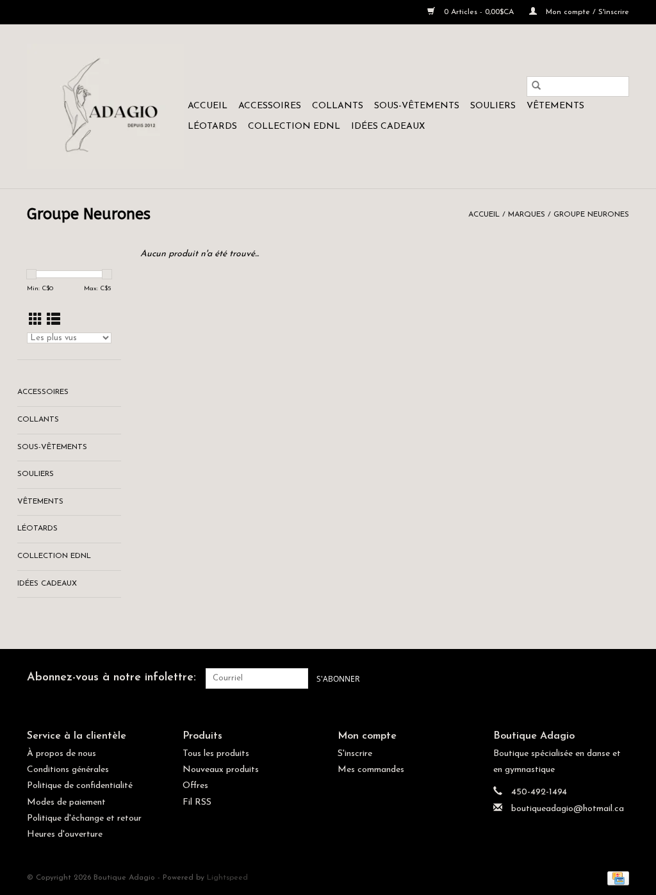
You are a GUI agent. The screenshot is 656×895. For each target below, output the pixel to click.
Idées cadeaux (388, 126)
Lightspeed (227, 878)
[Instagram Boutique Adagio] (619, 678)
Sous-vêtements (416, 106)
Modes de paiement (66, 802)
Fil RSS (197, 802)
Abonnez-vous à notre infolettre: (111, 678)
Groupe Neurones (591, 214)
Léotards (212, 126)
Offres (195, 786)
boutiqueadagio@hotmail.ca (567, 809)
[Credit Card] (616, 878)
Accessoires (269, 106)
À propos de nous (61, 754)
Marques (526, 214)
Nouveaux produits (221, 770)
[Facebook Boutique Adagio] (596, 678)
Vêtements (555, 106)
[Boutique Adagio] (105, 106)
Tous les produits (216, 754)
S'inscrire (355, 754)
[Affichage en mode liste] (53, 320)
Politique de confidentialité (80, 786)
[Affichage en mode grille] (35, 320)
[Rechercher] (536, 86)
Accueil (207, 106)
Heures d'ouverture (64, 834)
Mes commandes (371, 770)
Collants (337, 106)
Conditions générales (68, 770)
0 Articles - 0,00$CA (478, 12)
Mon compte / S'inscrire (586, 12)
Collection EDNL (294, 126)
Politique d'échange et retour (84, 818)
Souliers (493, 106)
